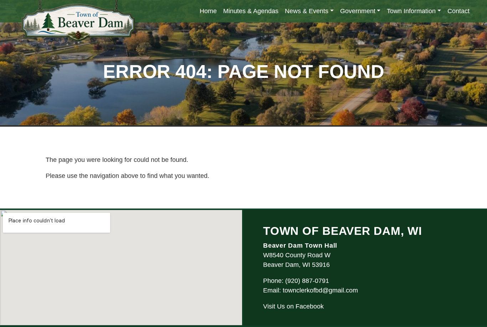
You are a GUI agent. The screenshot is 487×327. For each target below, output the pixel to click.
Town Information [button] (411, 11)
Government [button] (357, 11)
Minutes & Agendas (250, 11)
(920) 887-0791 (307, 280)
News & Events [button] (306, 11)
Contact (458, 11)
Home (208, 11)
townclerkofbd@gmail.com (320, 290)
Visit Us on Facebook (293, 306)
